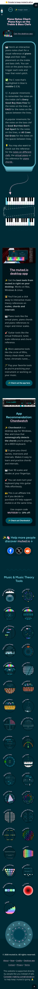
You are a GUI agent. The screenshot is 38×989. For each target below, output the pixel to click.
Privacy (20, 965)
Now (12, 960)
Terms (27, 965)
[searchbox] (22, 9)
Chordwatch (19, 421)
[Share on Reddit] (27, 550)
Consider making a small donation (19, 976)
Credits (19, 960)
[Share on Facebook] (10, 550)
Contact (11, 965)
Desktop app (29, 960)
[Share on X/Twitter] (19, 550)
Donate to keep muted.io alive (20, 2)
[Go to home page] (10, 9)
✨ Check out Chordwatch (19, 520)
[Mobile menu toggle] (35, 5)
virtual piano (21, 155)
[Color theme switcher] (2, 11)
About (6, 960)
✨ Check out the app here (19, 383)
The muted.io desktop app (19, 271)
